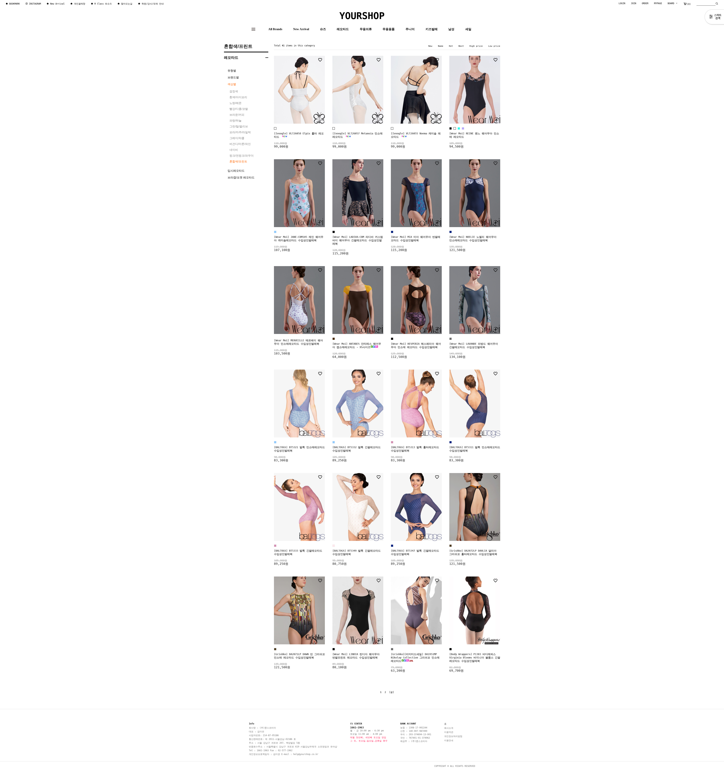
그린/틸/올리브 (238, 126)
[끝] (391, 692)
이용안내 (448, 740)
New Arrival (301, 29)
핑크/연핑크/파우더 (241, 155)
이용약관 (448, 732)
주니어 (410, 29)
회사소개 (448, 728)
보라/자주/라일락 (240, 132)
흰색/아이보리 (238, 97)
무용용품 (389, 29)
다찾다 (714, 17)
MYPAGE (658, 3)
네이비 (233, 149)
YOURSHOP (362, 15)
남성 (451, 29)
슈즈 (323, 29)
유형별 (232, 70)
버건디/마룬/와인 (240, 143)
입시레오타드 (236, 170)
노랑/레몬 (235, 103)
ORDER (645, 3)
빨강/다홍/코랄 (238, 108)
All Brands (275, 29)
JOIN (633, 3)
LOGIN (622, 3)
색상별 (232, 84)
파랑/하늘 (235, 120)
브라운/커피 (236, 114)
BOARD (672, 3)
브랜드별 (233, 77)
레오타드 (343, 29)
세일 (468, 29)
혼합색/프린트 (238, 46)
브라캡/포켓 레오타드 (241, 177)
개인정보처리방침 (453, 736)
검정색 (233, 91)
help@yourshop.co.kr (305, 754)
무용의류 (366, 29)
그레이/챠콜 (236, 138)
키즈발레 (432, 29)
